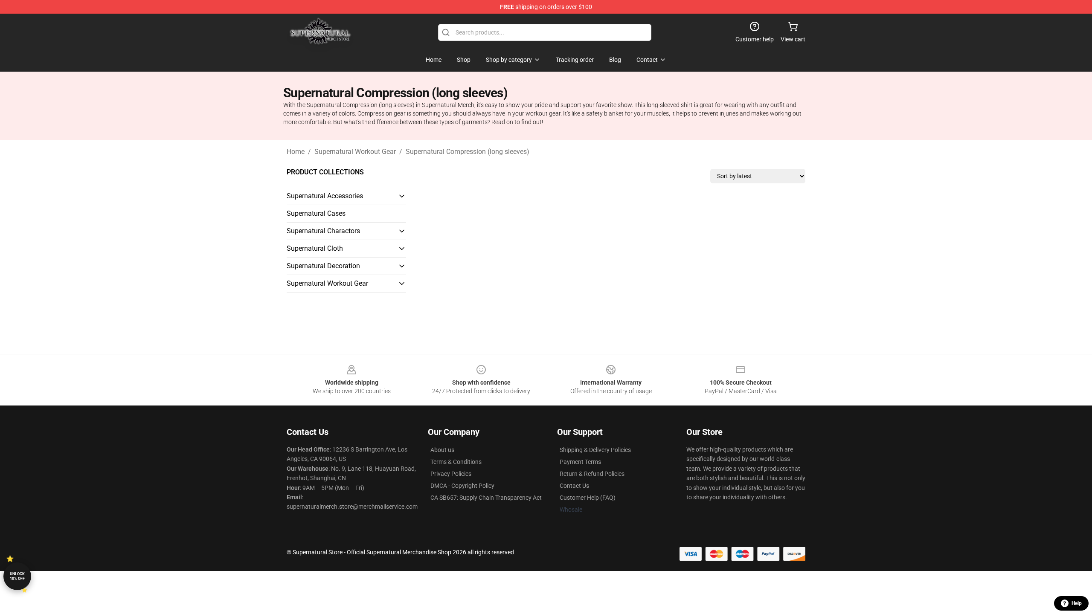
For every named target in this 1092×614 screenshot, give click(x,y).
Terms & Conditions (456, 461)
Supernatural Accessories (325, 196)
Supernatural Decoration (323, 266)
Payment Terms (580, 461)
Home (296, 152)
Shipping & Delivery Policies (595, 449)
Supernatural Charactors (323, 231)
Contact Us (574, 485)
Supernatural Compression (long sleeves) (467, 152)
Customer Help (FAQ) (588, 497)
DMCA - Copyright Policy (462, 485)
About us (442, 449)
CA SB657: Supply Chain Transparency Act (486, 497)
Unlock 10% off (17, 576)
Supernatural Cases (316, 213)
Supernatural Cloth (315, 248)
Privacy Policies (450, 473)
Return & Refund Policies (592, 473)
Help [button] (1077, 603)
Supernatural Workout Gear (355, 152)
